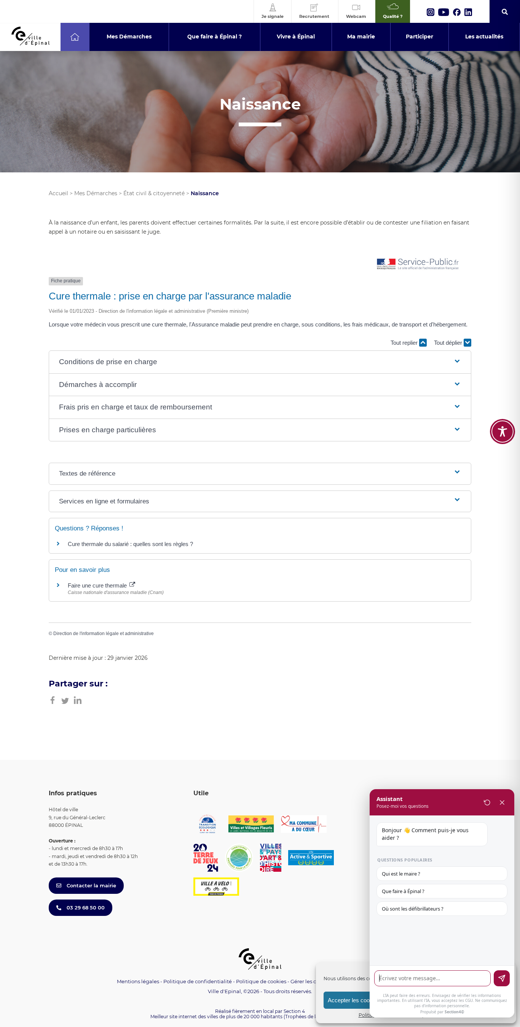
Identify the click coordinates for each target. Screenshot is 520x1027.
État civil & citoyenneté (154, 193)
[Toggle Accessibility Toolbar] (502, 431)
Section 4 (294, 1011)
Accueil (58, 193)
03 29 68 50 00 (85, 907)
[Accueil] (75, 37)
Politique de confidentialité (197, 981)
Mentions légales (138, 981)
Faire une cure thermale (98, 585)
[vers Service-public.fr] (418, 264)
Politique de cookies (261, 981)
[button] (260, 362)
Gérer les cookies (311, 981)
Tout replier (405, 342)
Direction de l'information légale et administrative (103, 633)
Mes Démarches (95, 193)
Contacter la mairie (90, 885)
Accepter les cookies (354, 1000)
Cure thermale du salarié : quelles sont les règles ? (130, 544)
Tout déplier (449, 342)
